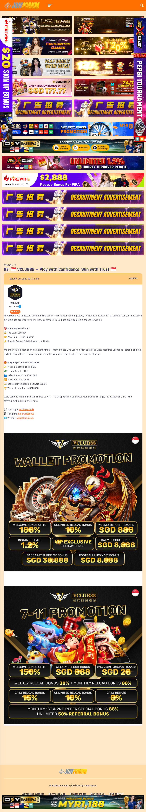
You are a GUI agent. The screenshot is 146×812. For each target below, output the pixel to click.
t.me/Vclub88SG (26, 413)
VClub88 (15, 303)
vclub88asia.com (25, 418)
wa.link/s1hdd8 (26, 409)
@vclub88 (15, 306)
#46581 (133, 278)
